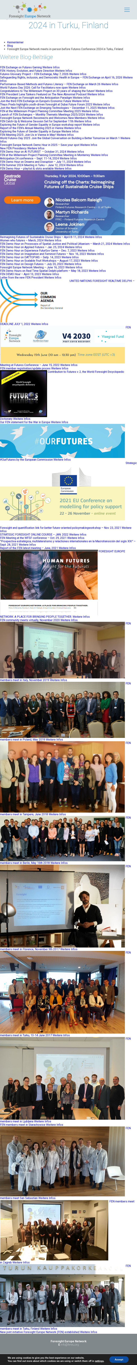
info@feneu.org (70, 1344)
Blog (10, 45)
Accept (119, 1359)
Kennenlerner (15, 42)
